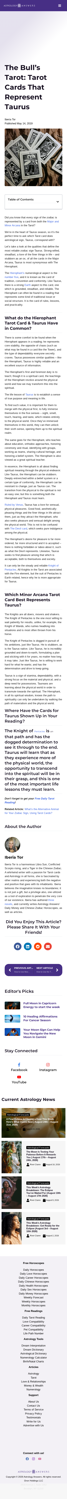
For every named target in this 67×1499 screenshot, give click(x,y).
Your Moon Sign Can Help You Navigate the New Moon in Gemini (41, 1033)
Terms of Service (33, 1409)
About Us (33, 1401)
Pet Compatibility (33, 1329)
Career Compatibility (33, 1325)
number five (11, 277)
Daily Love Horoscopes (33, 1273)
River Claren (15, 1129)
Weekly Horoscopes (33, 1301)
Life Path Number (33, 1333)
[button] (57, 201)
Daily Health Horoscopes (33, 1285)
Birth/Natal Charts (33, 1361)
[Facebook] (19, 1065)
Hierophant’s (17, 273)
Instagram (48, 1070)
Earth (27, 285)
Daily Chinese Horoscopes (33, 1281)
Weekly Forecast (33, 1297)
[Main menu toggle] (59, 5)
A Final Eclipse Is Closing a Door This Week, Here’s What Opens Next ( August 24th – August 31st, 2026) (32, 1122)
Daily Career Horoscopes (33, 1277)
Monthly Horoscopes (33, 1305)
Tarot (33, 1377)
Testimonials (33, 1417)
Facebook (19, 1070)
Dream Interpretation (33, 1345)
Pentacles (39, 731)
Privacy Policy (33, 1413)
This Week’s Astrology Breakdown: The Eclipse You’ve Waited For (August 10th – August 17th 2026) (43, 1191)
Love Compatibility (33, 1321)
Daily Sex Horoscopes (34, 1289)
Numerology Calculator (33, 1357)
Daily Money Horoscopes (33, 1293)
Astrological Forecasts (18, 1115)
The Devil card (18, 528)
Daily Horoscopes (33, 1269)
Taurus (29, 394)
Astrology (33, 1373)
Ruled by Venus (14, 504)
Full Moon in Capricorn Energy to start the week (41, 1005)
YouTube (19, 1082)
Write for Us (33, 1421)
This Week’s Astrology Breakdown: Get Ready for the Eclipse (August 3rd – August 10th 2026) (42, 1227)
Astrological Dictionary (33, 1353)
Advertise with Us (33, 1425)
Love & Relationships (33, 1381)
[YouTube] (19, 1077)
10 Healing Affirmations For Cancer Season (40, 1018)
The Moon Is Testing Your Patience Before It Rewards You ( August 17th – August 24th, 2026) (41, 1155)
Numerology (33, 1389)
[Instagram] (48, 1065)
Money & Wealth (33, 1385)
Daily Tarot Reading (33, 1317)
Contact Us (33, 1405)
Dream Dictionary (33, 1349)
